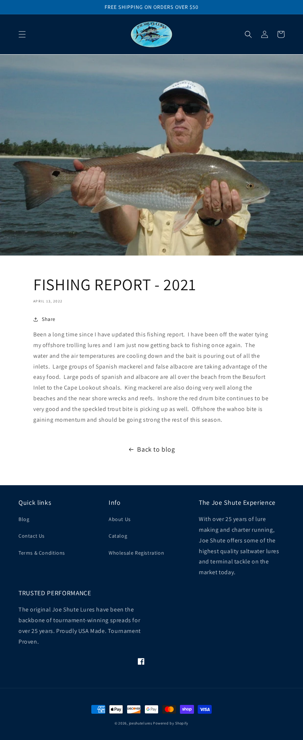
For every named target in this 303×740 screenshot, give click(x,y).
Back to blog (156, 449)
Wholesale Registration (136, 552)
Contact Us (31, 535)
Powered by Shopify (170, 723)
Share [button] (48, 319)
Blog (23, 519)
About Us (120, 519)
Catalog (118, 535)
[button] (22, 34)
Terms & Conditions (41, 552)
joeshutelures (140, 723)
